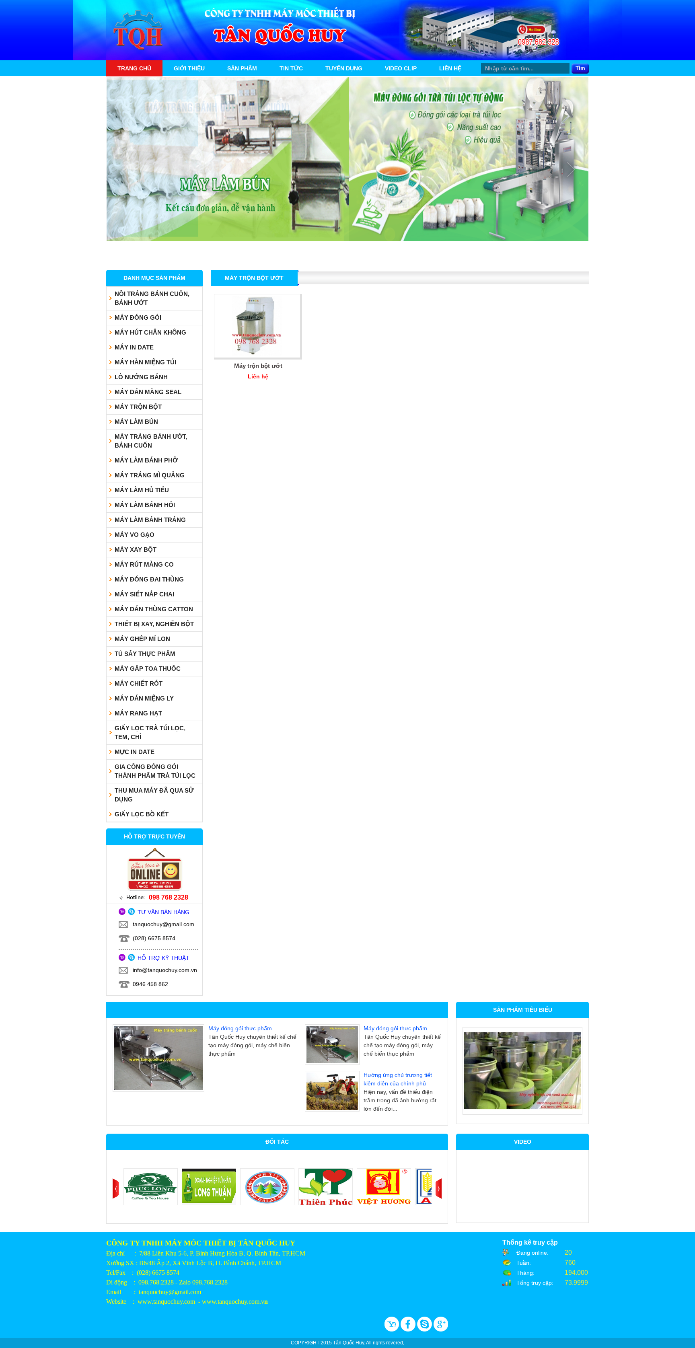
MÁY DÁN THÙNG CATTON (154, 609)
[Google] (441, 1329)
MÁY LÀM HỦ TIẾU (142, 490)
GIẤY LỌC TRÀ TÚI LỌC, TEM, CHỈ (150, 732)
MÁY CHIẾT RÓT (138, 683)
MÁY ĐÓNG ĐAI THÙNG (149, 579)
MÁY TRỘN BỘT (138, 407)
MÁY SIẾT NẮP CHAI (144, 594)
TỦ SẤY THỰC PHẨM (145, 654)
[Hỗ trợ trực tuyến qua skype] (131, 913)
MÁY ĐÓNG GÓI (138, 317)
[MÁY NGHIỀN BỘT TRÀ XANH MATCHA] (522, 1071)
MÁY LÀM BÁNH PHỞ (146, 460)
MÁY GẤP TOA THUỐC (148, 669)
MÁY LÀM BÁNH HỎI (145, 505)
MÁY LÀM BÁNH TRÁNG (150, 520)
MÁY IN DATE (134, 347)
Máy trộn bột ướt (258, 365)
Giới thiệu (189, 68)
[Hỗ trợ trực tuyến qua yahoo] (122, 913)
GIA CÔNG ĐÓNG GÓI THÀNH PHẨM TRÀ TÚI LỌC (155, 771)
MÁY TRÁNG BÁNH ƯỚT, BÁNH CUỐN (151, 441)
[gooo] (392, 1329)
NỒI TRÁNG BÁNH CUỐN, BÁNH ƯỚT (152, 298)
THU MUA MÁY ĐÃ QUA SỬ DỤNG (154, 795)
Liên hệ (450, 68)
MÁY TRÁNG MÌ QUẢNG (150, 475)
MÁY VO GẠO (134, 535)
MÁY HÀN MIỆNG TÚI (145, 362)
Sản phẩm (242, 68)
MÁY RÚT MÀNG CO (144, 564)
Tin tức (291, 68)
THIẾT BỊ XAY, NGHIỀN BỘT (154, 624)
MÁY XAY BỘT (135, 550)
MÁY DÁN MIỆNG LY (144, 698)
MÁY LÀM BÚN (136, 422)
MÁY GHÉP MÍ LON (142, 639)
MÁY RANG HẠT (138, 713)
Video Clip (401, 68)
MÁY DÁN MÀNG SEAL (148, 392)
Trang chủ (134, 68)
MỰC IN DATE (134, 752)
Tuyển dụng (343, 68)
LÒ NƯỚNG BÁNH (141, 377)
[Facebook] (409, 1329)
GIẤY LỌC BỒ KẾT (142, 814)
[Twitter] (425, 1329)
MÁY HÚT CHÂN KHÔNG (150, 332)
